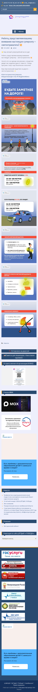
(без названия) (8, 503)
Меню (21, 31)
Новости (6, 343)
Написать (15, 477)
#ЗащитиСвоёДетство (8, 77)
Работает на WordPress (10, 687)
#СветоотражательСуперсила (11, 74)
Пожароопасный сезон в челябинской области (18, 506)
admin (14, 48)
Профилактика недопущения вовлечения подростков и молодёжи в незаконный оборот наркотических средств (18, 497)
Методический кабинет (11, 526)
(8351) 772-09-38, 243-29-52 (12, 3)
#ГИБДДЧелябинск (23, 77)
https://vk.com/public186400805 (19, 5)
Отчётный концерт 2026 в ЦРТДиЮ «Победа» (18, 501)
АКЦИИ (5, 9)
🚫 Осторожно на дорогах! (19, 351)
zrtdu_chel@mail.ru (29, 3)
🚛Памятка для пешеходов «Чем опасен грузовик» (19, 356)
